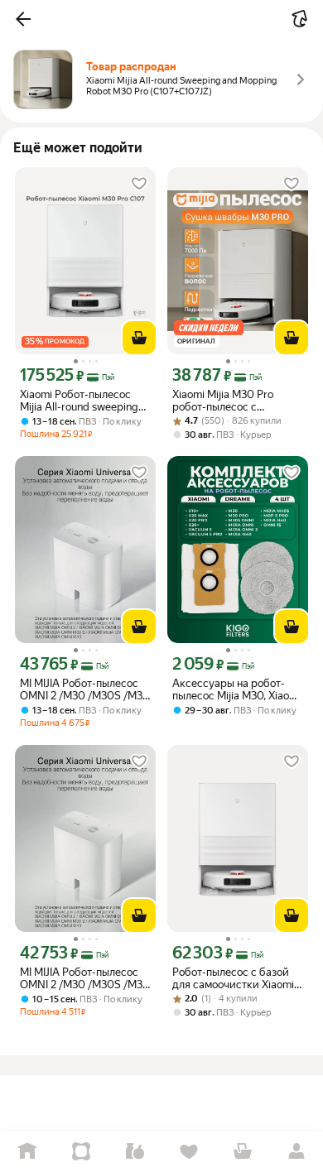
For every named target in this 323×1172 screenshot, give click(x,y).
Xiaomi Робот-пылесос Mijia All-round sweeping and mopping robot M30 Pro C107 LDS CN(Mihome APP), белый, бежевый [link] (83, 400)
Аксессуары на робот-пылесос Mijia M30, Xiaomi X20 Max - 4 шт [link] (236, 689)
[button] (23, 19)
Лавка (135, 1151)
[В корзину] (139, 337)
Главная (27, 1151)
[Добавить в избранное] (139, 184)
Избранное (188, 1151)
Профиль (296, 1151)
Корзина (242, 1151)
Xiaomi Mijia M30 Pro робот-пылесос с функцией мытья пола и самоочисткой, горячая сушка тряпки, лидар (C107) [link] (231, 400)
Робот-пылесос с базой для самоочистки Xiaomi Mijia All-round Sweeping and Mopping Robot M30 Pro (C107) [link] (233, 978)
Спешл (81, 1151)
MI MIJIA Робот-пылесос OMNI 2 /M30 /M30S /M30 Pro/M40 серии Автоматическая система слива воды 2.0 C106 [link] (85, 689)
